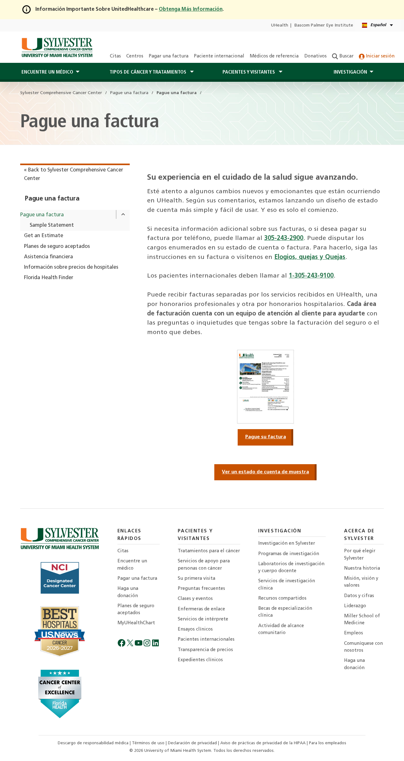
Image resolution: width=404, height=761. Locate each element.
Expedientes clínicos (200, 660)
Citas (115, 56)
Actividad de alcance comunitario (281, 629)
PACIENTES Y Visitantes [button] (249, 72)
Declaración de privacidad (193, 743)
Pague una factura (52, 199)
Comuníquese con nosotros (363, 647)
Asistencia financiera (48, 257)
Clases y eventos (195, 598)
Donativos (315, 56)
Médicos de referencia (274, 56)
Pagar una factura (168, 56)
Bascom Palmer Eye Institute (323, 25)
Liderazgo (355, 606)
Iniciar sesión (380, 56)
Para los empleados (327, 743)
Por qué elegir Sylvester (359, 554)
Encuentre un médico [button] (47, 72)
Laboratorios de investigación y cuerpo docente (291, 567)
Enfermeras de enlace (201, 609)
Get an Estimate (43, 235)
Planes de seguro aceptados (57, 246)
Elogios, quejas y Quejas (309, 257)
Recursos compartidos (282, 598)
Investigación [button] (350, 72)
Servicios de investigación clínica (286, 584)
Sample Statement (52, 225)
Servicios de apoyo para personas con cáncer (204, 565)
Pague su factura (265, 437)
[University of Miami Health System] (56, 47)
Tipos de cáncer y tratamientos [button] (148, 72)
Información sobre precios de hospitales (71, 267)
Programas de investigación (288, 554)
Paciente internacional (219, 56)
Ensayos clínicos (195, 629)
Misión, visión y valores (361, 582)
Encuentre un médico (132, 565)
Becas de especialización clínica (285, 612)
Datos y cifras (359, 596)
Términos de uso (149, 743)
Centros (134, 56)
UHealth (279, 25)
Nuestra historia (362, 568)
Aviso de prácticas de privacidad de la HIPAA (263, 743)
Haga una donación (127, 592)
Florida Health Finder (48, 277)
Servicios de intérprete (203, 619)
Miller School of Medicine (362, 620)
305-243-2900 (283, 238)
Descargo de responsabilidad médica (94, 743)
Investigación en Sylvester (286, 543)
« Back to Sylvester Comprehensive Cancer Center (73, 174)
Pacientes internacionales (206, 639)
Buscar (346, 56)
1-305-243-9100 (311, 276)
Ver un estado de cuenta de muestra (265, 472)
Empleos (353, 633)
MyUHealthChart (136, 623)
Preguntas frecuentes (201, 588)
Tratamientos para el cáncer (209, 551)
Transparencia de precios (205, 650)
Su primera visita (196, 578)
